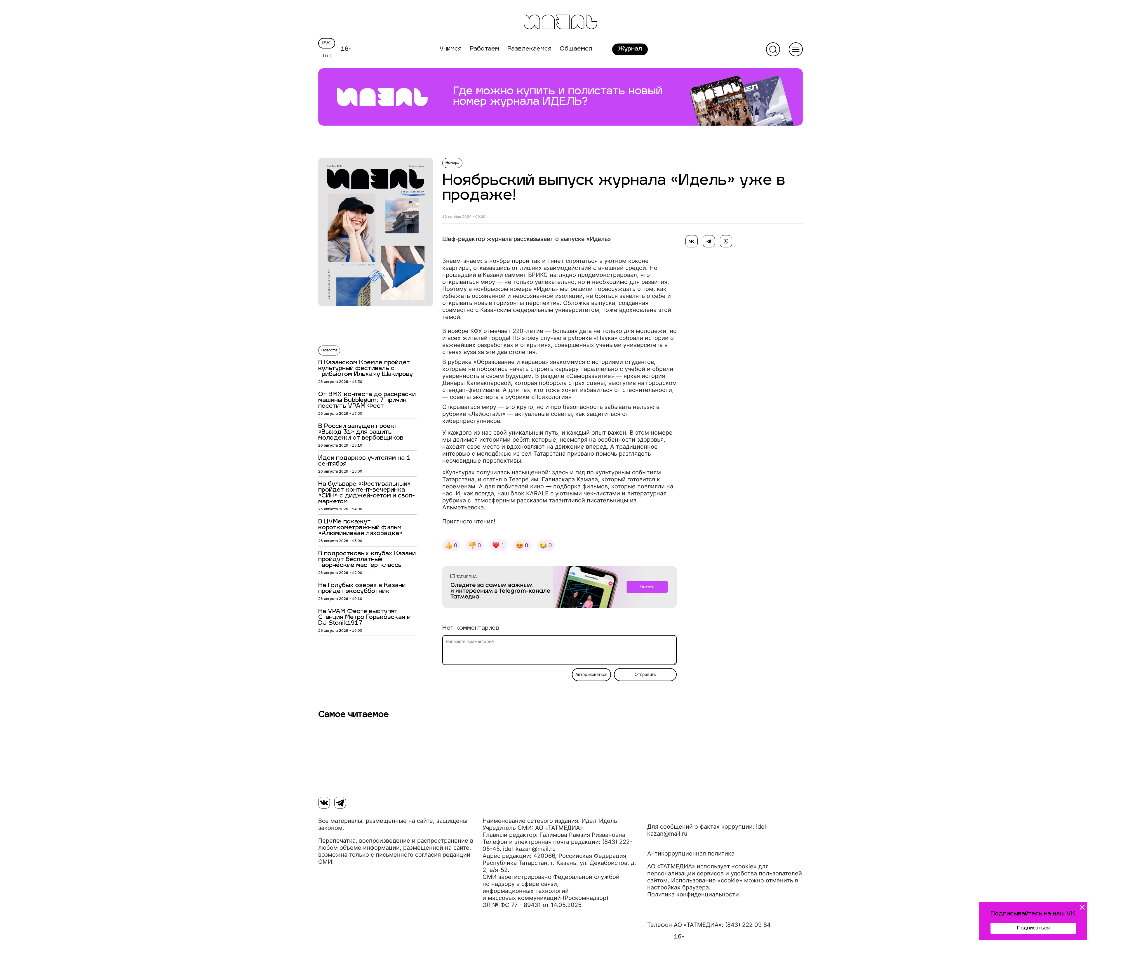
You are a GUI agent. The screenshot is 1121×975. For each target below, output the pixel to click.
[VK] (324, 803)
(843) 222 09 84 (748, 924)
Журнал (630, 49)
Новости (329, 350)
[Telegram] (709, 241)
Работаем (484, 49)
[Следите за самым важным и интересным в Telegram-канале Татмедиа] (559, 588)
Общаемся (576, 49)
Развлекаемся (529, 49)
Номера (452, 163)
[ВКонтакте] (691, 241)
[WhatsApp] (726, 241)
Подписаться (1033, 928)
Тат (327, 56)
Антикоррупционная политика (690, 853)
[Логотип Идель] (560, 23)
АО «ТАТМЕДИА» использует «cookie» (702, 866)
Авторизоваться (591, 674)
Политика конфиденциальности (693, 894)
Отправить (645, 674)
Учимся (450, 49)
